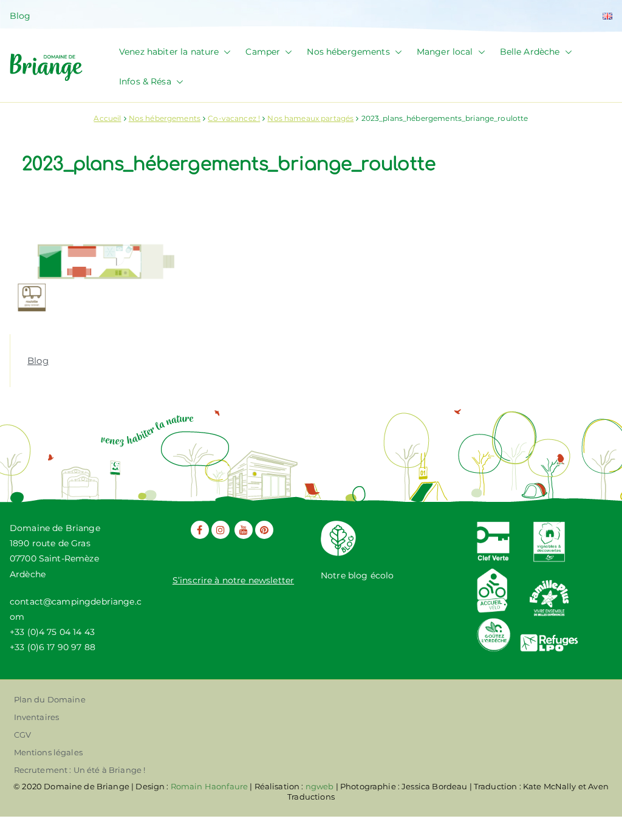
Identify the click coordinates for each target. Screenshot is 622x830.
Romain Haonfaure (209, 786)
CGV (22, 734)
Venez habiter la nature (169, 51)
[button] (225, 52)
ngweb (320, 786)
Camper (262, 51)
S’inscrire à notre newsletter (233, 580)
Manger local (445, 51)
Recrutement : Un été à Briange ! (80, 770)
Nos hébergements (348, 51)
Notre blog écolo (357, 575)
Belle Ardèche (530, 51)
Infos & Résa (145, 81)
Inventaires (37, 717)
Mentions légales (48, 752)
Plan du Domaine (50, 699)
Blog (20, 15)
